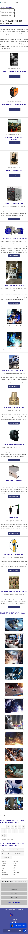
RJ (8, 826)
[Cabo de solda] (14, 641)
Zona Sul (4, 853)
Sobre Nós (14, 893)
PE (9, 831)
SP (19, 826)
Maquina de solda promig (6, 15)
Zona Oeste (19, 850)
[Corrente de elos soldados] (14, 771)
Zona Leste (10, 853)
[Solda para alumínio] (14, 803)
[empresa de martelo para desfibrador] (14, 582)
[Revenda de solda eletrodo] (14, 316)
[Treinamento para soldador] (14, 738)
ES (16, 826)
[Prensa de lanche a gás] (14, 472)
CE (16, 831)
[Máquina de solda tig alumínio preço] (14, 787)
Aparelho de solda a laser (6, 9)
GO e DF (21, 831)
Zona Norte (13, 850)
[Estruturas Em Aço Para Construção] (14, 362)
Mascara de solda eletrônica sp (7, 12)
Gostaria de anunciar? (14, 902)
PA (5, 835)
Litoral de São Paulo (6, 857)
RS (5, 831)
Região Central (5, 850)
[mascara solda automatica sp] (14, 435)
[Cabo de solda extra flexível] (14, 754)
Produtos (14, 889)
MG (12, 826)
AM (2, 835)
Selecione (4, 826)
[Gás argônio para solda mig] (14, 624)
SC (2, 831)
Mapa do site (14, 897)
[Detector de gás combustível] (14, 546)
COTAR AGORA (14, 76)
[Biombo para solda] (14, 657)
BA (13, 831)
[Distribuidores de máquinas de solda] (14, 706)
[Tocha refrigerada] (14, 509)
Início (14, 885)
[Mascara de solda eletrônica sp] (14, 689)
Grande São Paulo (19, 853)
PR (23, 826)
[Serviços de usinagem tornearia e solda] (14, 722)
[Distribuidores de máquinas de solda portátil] (14, 673)
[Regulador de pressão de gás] (14, 398)
